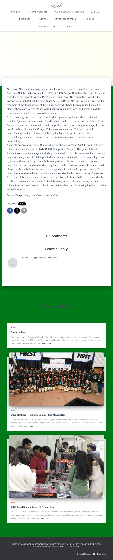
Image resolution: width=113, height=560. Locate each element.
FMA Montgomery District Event (69, 12)
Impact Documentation (65, 19)
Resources (24, 19)
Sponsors (89, 19)
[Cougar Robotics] (56, 4)
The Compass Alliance (48, 26)
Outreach (96, 12)
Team (22, 203)
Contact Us (70, 26)
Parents (43, 19)
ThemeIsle (101, 554)
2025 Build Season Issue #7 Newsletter (32, 507)
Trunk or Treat (19, 332)
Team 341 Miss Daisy (57, 101)
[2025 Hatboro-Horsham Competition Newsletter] (56, 379)
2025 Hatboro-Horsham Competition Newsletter (38, 414)
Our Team (15, 12)
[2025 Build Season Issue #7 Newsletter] (56, 466)
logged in (37, 257)
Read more (46, 343)
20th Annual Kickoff (38, 12)
